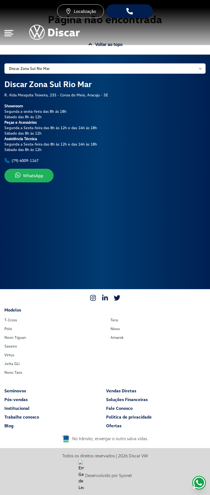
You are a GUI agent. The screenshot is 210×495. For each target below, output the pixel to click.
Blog (8, 425)
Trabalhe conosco (21, 417)
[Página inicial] (54, 33)
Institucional (17, 408)
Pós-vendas (16, 399)
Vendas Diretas (121, 390)
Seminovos (15, 390)
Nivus (115, 328)
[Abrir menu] (8, 33)
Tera (114, 320)
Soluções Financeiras (127, 399)
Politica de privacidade (129, 417)
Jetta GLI (12, 363)
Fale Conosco (119, 408)
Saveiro (10, 346)
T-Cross (10, 320)
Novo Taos (13, 372)
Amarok (117, 337)
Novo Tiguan (15, 337)
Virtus (9, 354)
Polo (8, 328)
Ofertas (113, 425)
